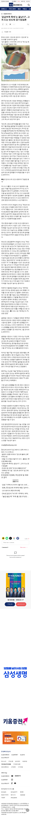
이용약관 (24, 761)
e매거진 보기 (21, 604)
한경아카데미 (5, 795)
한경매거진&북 (5, 1)
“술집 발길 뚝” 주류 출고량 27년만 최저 (16, 496)
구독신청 (9, 604)
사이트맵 (20, 767)
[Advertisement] (15, 637)
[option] (15, 672)
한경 (5, 754)
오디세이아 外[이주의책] (11, 491)
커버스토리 (12, 9)
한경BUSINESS (8, 13)
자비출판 (14, 1)
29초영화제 (14, 797)
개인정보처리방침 (6, 764)
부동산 (25, 9)
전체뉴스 (4, 9)
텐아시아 (13, 795)
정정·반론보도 (5, 767)
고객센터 (13, 767)
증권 (19, 9)
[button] (28, 1)
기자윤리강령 (16, 764)
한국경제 (3, 792)
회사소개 (3, 761)
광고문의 (17, 761)
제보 (19, 1)
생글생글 (22, 795)
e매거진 (23, 1)
